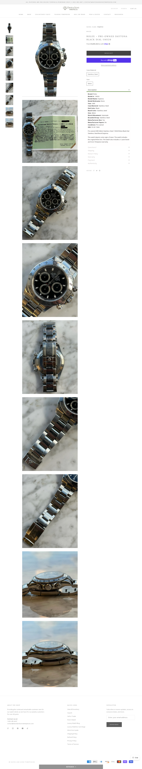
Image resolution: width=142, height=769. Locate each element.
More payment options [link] (108, 65)
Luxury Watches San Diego (76, 727)
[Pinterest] (99, 170)
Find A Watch (94, 14)
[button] (71, 767)
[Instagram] (13, 728)
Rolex (89, 31)
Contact (107, 14)
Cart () (133, 8)
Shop (29, 14)
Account (114, 8)
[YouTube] (22, 728)
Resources (119, 14)
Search (124, 8)
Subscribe (114, 724)
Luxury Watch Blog (73, 723)
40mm (90, 83)
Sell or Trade (79, 14)
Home (21, 14)
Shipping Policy (72, 734)
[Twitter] (96, 170)
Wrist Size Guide (72, 730)
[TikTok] (27, 728)
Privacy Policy (71, 741)
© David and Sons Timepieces (22, 762)
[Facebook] (94, 170)
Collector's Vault (42, 14)
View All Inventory (73, 709)
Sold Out (109, 53)
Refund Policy (72, 737)
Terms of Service (73, 744)
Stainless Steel (93, 74)
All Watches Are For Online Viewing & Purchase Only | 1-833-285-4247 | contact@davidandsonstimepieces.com (71, 2)
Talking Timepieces (62, 14)
